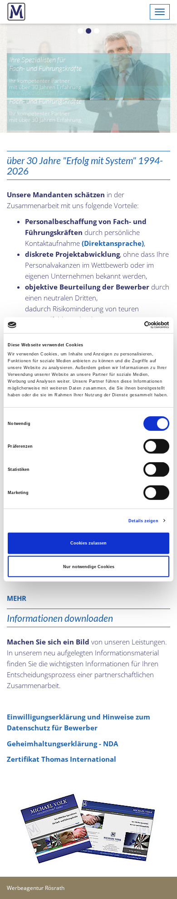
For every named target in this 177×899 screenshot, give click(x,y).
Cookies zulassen (88, 543)
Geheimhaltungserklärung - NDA (62, 710)
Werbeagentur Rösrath (35, 855)
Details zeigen (143, 521)
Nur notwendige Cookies (88, 566)
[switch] (156, 446)
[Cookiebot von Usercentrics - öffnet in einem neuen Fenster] (129, 325)
